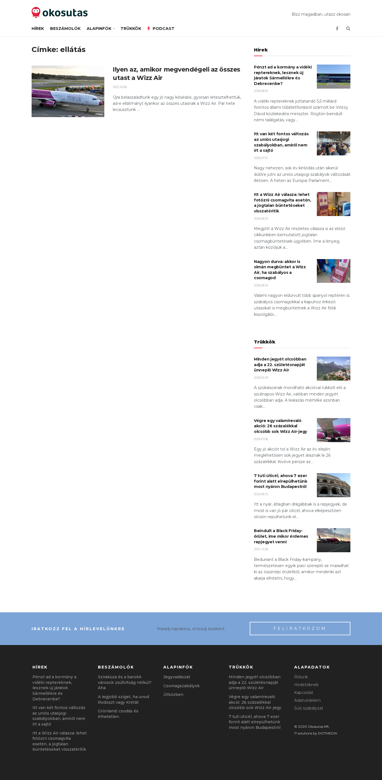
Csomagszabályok (181, 685)
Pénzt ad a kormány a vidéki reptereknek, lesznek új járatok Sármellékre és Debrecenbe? (283, 75)
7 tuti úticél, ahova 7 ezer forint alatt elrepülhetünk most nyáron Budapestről (280, 481)
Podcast (164, 28)
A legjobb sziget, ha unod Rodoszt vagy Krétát (123, 699)
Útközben (173, 694)
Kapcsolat (303, 692)
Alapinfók (99, 28)
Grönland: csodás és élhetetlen (118, 713)
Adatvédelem (307, 700)
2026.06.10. (261, 219)
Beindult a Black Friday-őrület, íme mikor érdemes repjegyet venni (281, 536)
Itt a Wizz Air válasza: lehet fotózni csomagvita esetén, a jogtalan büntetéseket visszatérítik (282, 203)
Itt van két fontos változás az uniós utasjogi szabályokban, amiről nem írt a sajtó (281, 142)
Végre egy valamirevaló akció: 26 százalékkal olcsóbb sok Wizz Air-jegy (280, 426)
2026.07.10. (261, 158)
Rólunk (301, 676)
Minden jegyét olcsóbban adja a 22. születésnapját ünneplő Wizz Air (280, 365)
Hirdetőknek (306, 684)
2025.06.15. (261, 494)
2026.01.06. (261, 439)
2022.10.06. (120, 87)
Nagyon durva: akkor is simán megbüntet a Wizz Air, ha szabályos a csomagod (280, 270)
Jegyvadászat (176, 676)
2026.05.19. (261, 378)
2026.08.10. (261, 91)
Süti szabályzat (308, 708)
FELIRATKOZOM (300, 628)
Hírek (38, 28)
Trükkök (131, 28)
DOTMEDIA (327, 733)
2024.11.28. (261, 549)
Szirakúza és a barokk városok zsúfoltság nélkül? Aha (125, 682)
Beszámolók (65, 28)
